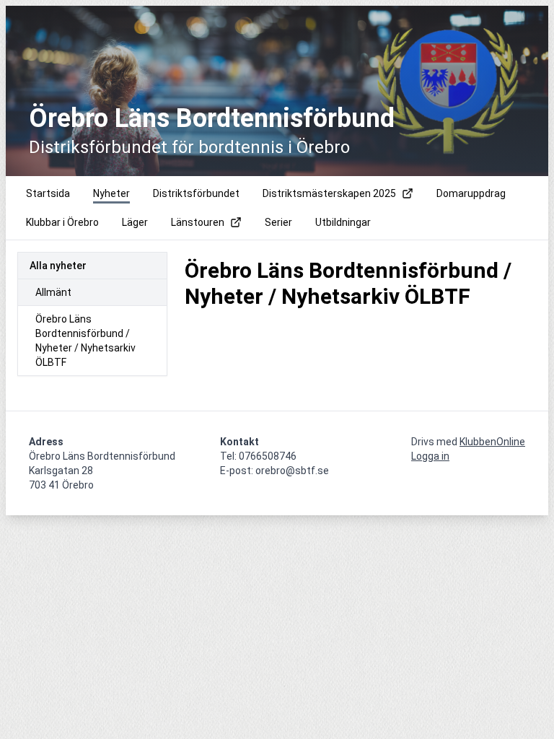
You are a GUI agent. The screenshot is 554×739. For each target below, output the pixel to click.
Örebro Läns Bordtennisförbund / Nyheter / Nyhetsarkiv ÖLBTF (85, 340)
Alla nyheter (58, 265)
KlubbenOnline (492, 441)
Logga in (430, 456)
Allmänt (53, 292)
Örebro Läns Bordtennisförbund (212, 118)
